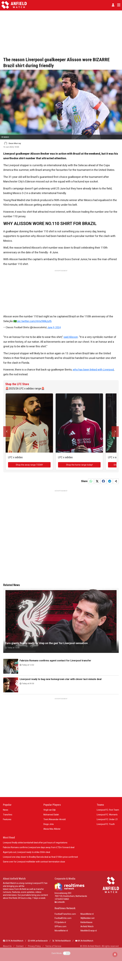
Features (7, 819)
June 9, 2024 (54, 327)
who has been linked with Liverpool (93, 369)
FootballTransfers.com (65, 914)
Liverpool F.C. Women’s (107, 814)
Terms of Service (53, 946)
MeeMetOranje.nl (88, 930)
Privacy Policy (34, 946)
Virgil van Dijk (49, 810)
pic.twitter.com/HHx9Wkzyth (34, 321)
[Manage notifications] (115, 954)
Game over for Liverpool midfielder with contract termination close (34, 861)
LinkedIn (61, 902)
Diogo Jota (48, 824)
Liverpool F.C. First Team (108, 810)
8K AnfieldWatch (85, 941)
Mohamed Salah (51, 814)
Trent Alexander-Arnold (54, 819)
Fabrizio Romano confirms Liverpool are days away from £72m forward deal (38, 847)
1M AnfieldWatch (62, 941)
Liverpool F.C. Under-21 (107, 819)
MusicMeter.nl (87, 914)
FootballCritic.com (63, 918)
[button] (113, 5)
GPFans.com (60, 926)
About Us (7, 946)
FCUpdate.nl (60, 922)
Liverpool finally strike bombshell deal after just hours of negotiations (35, 842)
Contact (20, 946)
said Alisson (71, 337)
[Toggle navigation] (118, 5)
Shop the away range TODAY (29, 465)
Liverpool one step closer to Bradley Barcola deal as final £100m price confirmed (40, 857)
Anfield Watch (87, 926)
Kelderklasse (86, 922)
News (5, 810)
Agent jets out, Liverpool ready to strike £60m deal (26, 852)
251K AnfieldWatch (14, 941)
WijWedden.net (87, 918)
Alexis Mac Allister (52, 829)
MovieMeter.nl (61, 930)
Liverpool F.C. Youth (106, 824)
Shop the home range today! (79, 465)
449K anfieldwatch (39, 941)
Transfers (7, 814)
